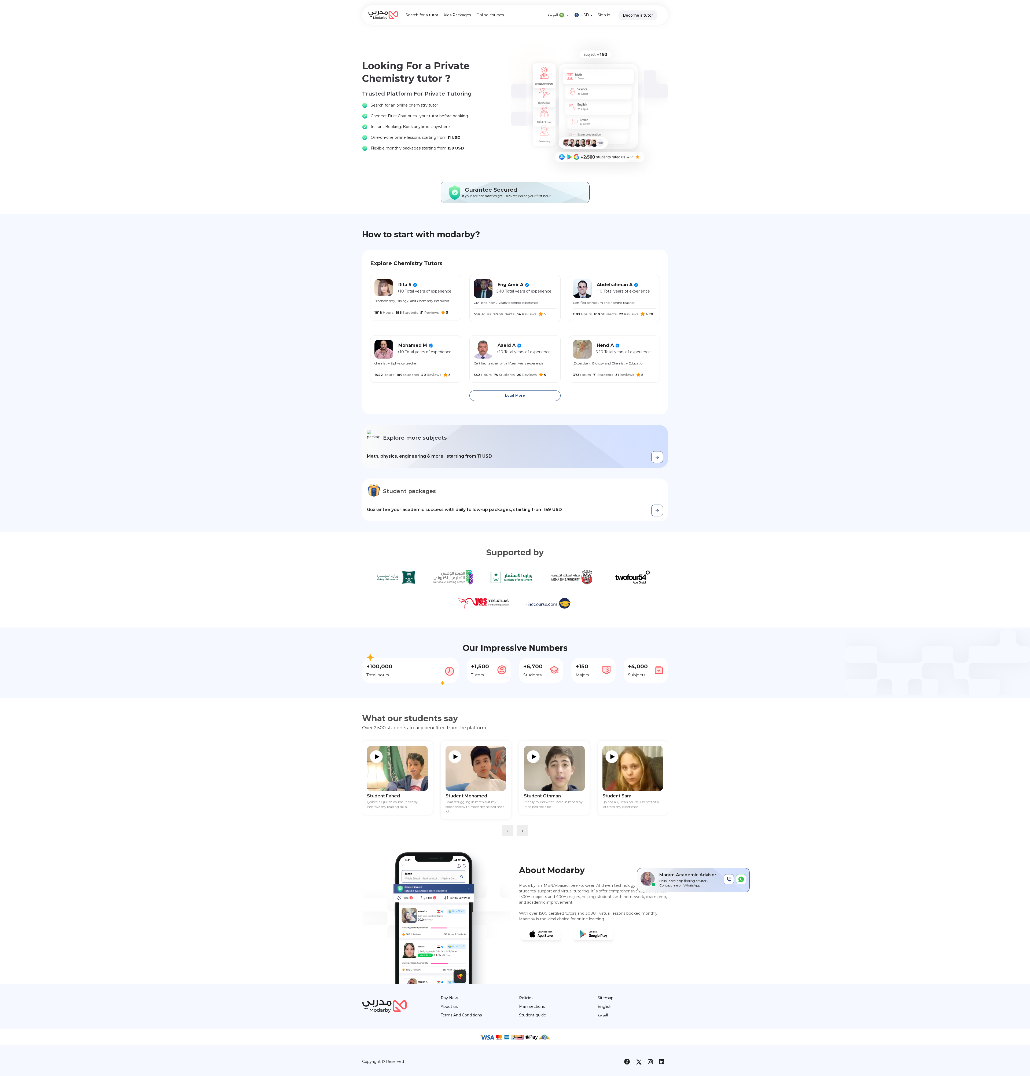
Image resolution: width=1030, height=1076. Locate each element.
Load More (515, 395)
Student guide (532, 1015)
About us (449, 1006)
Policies (526, 997)
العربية (553, 15)
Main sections (532, 1006)
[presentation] (507, 830)
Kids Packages (457, 15)
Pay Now (449, 997)
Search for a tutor (422, 15)
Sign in (604, 15)
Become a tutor (638, 15)
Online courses (490, 15)
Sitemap (605, 997)
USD (584, 15)
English (604, 1006)
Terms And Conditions (461, 1015)
